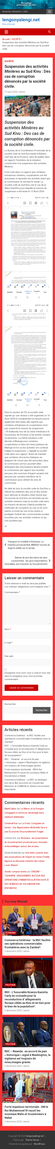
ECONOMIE (10, 933)
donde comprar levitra (16, 871)
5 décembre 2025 (13, 951)
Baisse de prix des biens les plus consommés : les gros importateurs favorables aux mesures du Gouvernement (26, 560)
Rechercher (10, 704)
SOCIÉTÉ (9, 61)
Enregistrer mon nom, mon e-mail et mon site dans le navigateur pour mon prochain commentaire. (27, 676)
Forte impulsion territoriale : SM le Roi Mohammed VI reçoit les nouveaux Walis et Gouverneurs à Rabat (26, 772)
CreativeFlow (11, 823)
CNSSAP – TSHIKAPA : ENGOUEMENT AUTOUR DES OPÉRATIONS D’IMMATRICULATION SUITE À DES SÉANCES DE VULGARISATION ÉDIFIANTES (27, 879)
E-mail (9, 642)
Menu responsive (49, 11)
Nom (8, 629)
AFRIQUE (9, 1100)
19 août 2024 (11, 92)
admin (22, 92)
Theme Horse (32, 1140)
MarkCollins (10, 808)
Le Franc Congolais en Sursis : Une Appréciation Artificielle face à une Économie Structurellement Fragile (26, 827)
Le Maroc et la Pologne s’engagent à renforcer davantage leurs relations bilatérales (24, 812)
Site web (9, 656)
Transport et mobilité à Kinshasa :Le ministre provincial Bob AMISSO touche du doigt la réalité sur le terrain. (29, 544)
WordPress (39, 1144)
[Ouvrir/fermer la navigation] (6, 31)
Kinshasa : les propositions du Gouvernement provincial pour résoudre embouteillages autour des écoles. (26, 842)
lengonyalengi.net (21, 19)
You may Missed (15, 901)
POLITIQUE (10, 985)
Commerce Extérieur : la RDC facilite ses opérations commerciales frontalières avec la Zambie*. (27, 738)
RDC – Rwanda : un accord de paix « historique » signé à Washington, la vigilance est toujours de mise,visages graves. (27, 762)
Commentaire (12, 592)
